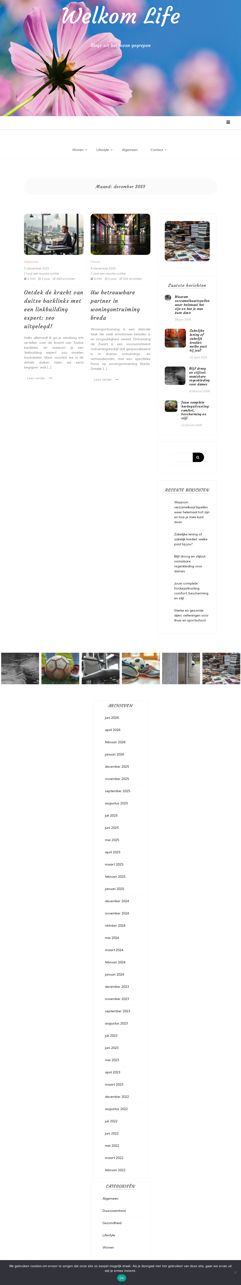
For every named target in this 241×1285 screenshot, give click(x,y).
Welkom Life (120, 16)
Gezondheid (112, 1223)
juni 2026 (112, 718)
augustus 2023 (116, 1023)
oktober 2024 (115, 925)
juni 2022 (112, 1133)
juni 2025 (112, 828)
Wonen (78, 150)
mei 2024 (112, 938)
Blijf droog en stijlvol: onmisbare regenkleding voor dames (199, 376)
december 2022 (117, 1097)
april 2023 (112, 1072)
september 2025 (117, 791)
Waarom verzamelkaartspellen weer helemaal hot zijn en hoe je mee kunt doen (192, 305)
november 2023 (117, 999)
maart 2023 (114, 1084)
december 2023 (117, 987)
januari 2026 (114, 754)
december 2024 (117, 901)
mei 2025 (112, 840)
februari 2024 (115, 962)
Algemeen (130, 150)
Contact (157, 150)
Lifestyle (102, 150)
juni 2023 (112, 1048)
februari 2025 (115, 876)
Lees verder (36, 378)
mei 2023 (112, 1060)
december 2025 (117, 766)
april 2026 (112, 730)
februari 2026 (115, 742)
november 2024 (117, 913)
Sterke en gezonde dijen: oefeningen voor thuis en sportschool (191, 615)
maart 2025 (114, 864)
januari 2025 (114, 889)
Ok (122, 1278)
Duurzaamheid (114, 1211)
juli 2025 (111, 815)
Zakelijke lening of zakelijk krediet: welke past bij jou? (198, 340)
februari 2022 (115, 1170)
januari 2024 (114, 974)
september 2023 (117, 1011)
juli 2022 (111, 1121)
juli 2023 (111, 1035)
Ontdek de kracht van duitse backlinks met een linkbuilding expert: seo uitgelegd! (53, 309)
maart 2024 (114, 950)
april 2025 (112, 852)
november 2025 (117, 779)
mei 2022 (112, 1145)
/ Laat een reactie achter (41, 274)
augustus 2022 (116, 1109)
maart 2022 (114, 1158)
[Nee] (235, 1272)
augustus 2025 (116, 803)
